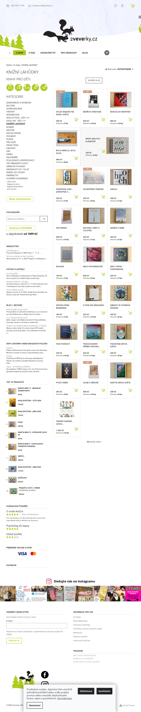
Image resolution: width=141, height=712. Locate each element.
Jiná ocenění (11, 189)
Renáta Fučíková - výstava (17, 282)
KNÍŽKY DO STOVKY (15, 172)
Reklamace (77, 632)
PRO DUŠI (11, 142)
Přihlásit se (14, 641)
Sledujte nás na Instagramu (74, 581)
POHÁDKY (11, 136)
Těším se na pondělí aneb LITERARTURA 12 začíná (26, 326)
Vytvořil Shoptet (129, 705)
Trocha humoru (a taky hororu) (20, 256)
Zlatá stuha (11, 181)
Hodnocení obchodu (81, 640)
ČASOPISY (11, 148)
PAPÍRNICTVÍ (12, 175)
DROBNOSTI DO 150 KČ (17, 169)
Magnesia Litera (13, 184)
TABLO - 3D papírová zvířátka (18, 367)
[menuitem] (9, 52)
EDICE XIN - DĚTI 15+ (16, 120)
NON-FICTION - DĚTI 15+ (18, 117)
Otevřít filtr (94, 80)
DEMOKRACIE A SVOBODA (18, 102)
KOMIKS (10, 127)
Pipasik (9, 356)
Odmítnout (86, 691)
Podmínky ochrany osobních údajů (87, 628)
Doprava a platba (80, 636)
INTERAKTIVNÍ (12, 114)
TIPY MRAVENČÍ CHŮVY (17, 163)
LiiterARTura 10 (12, 251)
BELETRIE (10, 105)
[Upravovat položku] (6, 184)
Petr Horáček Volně (14, 290)
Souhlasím (104, 691)
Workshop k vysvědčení (83, 659)
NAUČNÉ (10, 130)
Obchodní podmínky (81, 625)
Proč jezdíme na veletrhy (17, 310)
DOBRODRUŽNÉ (14, 108)
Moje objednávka (80, 621)
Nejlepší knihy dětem (15, 186)
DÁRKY (9, 154)
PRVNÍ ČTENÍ (12, 145)
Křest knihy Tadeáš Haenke (84, 655)
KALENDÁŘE (12, 157)
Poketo (9, 348)
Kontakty (77, 617)
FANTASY (10, 111)
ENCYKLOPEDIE (13, 133)
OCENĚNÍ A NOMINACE (17, 178)
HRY (8, 151)
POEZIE (9, 139)
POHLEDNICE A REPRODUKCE (20, 160)
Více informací (64, 698)
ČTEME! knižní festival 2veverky (86, 662)
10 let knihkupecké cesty (17, 318)
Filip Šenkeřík (12, 274)
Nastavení (34, 705)
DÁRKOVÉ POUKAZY (15, 166)
